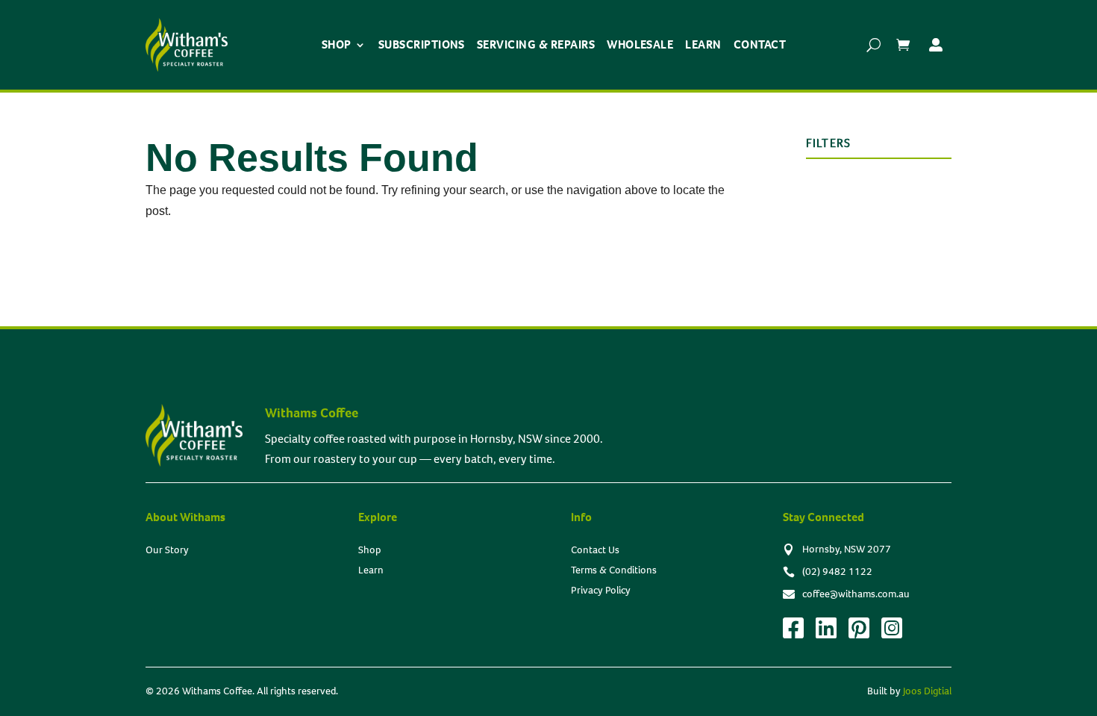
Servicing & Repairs (536, 44)
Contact (760, 44)
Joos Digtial (927, 691)
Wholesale (640, 44)
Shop (336, 44)
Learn (703, 44)
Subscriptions (421, 44)
